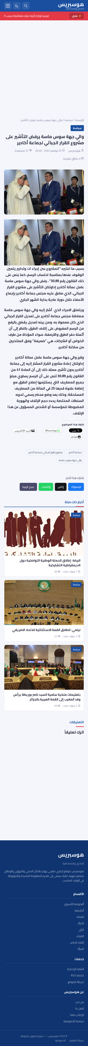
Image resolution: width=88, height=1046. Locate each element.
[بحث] (25, 5)
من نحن (79, 1002)
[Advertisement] (44, 66)
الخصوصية (60, 1040)
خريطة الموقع (76, 982)
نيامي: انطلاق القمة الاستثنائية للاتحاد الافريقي (46, 630)
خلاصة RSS (77, 975)
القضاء (80, 936)
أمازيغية (79, 910)
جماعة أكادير (75, 452)
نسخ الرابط (28, 486)
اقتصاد (80, 917)
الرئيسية (79, 120)
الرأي (81, 929)
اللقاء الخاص (77, 942)
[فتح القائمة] (7, 5)
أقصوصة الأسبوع (74, 904)
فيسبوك (76, 486)
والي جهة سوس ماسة (70, 460)
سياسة (68, 120)
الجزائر (81, 923)
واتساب (46, 486)
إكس (61, 486)
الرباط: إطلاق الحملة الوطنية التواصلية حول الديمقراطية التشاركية (50, 562)
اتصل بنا (79, 1008)
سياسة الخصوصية (73, 1021)
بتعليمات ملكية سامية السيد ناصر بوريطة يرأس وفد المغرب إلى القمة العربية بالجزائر (46, 697)
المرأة (81, 949)
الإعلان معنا (77, 1015)
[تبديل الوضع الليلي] (16, 5)
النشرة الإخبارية (75, 969)
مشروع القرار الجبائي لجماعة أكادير (46, 452)
